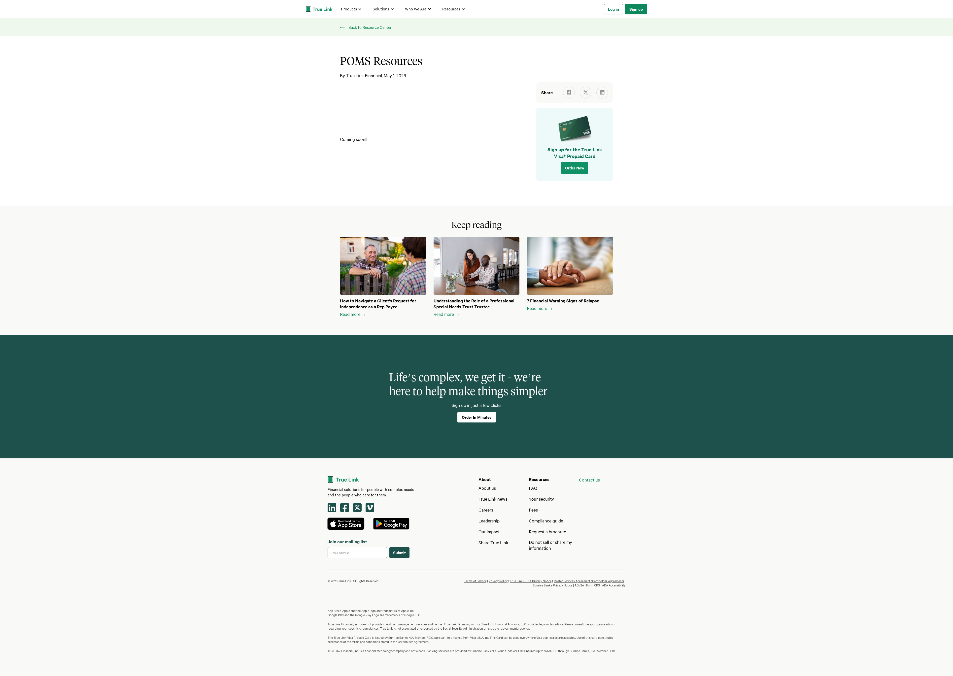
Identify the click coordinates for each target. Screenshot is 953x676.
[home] (319, 9)
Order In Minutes (476, 417)
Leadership (489, 520)
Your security (541, 499)
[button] (351, 9)
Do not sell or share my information (550, 545)
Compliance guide (546, 520)
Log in (613, 9)
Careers (485, 510)
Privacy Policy (498, 581)
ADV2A (579, 585)
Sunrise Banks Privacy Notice (552, 585)
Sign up (636, 9)
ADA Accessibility (613, 585)
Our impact (489, 531)
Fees (533, 510)
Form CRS (593, 585)
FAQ (533, 488)
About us (487, 488)
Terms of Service (475, 581)
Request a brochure (547, 531)
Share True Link (493, 542)
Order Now (574, 167)
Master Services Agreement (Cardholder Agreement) (589, 581)
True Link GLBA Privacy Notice (530, 581)
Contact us (589, 480)
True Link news (492, 499)
